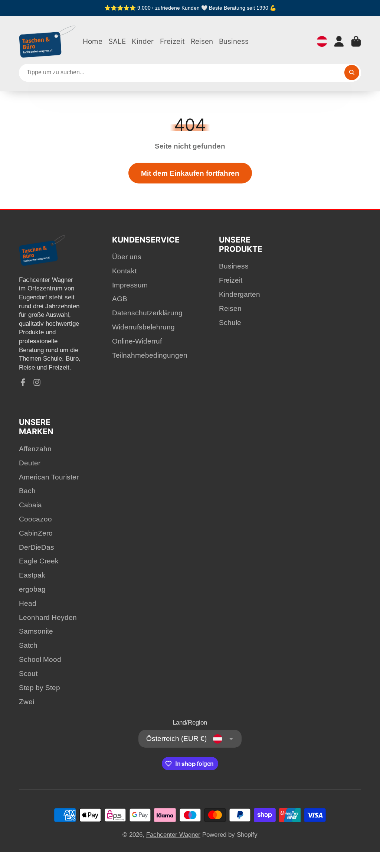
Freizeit (172, 41)
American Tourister (49, 477)
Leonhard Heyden (48, 617)
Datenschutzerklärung (147, 313)
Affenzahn (35, 449)
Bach (27, 491)
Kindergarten (239, 294)
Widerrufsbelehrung (143, 327)
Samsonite (36, 631)
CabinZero (36, 533)
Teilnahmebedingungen (149, 355)
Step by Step (39, 688)
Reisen (202, 41)
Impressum (130, 285)
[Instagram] (37, 382)
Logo (47, 42)
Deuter (29, 463)
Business (234, 41)
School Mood (40, 659)
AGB (119, 299)
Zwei (26, 702)
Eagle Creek (39, 561)
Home (92, 41)
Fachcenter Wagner (173, 834)
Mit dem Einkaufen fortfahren (190, 173)
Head (27, 603)
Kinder (143, 41)
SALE (117, 41)
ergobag (32, 589)
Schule (230, 322)
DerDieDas (36, 547)
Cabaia (30, 505)
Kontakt (124, 271)
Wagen (356, 41)
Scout (28, 673)
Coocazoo (35, 519)
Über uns (126, 257)
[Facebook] (23, 382)
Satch (28, 645)
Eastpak (32, 575)
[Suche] (352, 72)
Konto (339, 41)
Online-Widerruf (137, 341)
